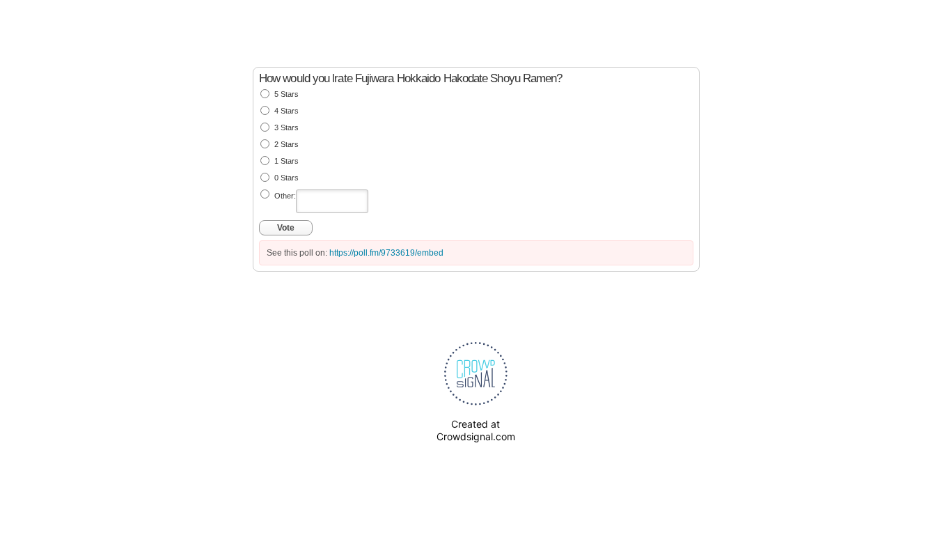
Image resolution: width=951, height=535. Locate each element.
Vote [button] (285, 228)
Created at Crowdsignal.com (476, 430)
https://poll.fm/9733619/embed (386, 253)
